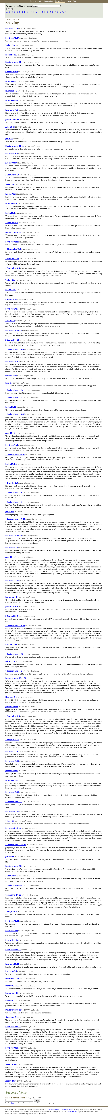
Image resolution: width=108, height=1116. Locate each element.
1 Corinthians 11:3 (13, 492)
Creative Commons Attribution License (59, 1110)
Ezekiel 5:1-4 (11, 464)
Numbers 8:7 (11, 91)
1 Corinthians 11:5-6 (14, 349)
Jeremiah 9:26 (11, 706)
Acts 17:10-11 (11, 433)
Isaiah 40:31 (10, 1081)
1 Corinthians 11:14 (14, 390)
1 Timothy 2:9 (11, 483)
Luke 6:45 (9, 1000)
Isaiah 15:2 (10, 184)
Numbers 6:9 (11, 203)
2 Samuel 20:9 (11, 616)
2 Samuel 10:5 (11, 875)
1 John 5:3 (9, 821)
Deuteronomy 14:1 (13, 62)
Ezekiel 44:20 (11, 54)
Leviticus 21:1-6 (12, 580)
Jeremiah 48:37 (12, 119)
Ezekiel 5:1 (10, 213)
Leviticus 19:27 (12, 38)
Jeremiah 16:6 (11, 606)
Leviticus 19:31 (12, 921)
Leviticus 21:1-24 (13, 828)
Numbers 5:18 (11, 780)
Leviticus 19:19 (12, 761)
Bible (12, 1103)
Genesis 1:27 (11, 375)
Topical (60, 1)
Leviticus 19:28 (12, 241)
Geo (48, 1)
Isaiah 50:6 (10, 280)
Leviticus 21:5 (11, 28)
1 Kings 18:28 (11, 911)
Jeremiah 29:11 (12, 964)
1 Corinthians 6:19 (13, 885)
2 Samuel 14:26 (12, 340)
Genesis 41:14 (11, 71)
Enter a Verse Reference (23, 1097)
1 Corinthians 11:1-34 (15, 519)
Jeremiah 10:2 (11, 770)
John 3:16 (9, 856)
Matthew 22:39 (12, 978)
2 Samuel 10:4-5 (12, 268)
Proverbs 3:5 (11, 971)
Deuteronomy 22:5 (13, 232)
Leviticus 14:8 (11, 445)
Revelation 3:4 (11, 940)
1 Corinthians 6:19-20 (15, 454)
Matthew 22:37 (12, 985)
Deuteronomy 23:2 (13, 866)
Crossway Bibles (71, 1112)
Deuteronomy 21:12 (14, 146)
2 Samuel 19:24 (12, 174)
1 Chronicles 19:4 (13, 249)
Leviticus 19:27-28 (13, 330)
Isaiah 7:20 (10, 45)
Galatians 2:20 (12, 1017)
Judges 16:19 (11, 299)
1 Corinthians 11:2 (13, 801)
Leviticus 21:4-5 (12, 751)
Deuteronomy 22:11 (14, 1010)
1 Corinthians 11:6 (13, 502)
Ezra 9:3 (9, 383)
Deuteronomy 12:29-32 (15, 678)
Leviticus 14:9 (11, 153)
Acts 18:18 (10, 320)
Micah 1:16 (10, 661)
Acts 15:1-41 (10, 557)
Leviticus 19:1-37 (13, 949)
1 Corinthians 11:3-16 (15, 625)
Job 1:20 (9, 138)
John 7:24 (9, 511)
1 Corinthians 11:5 (13, 397)
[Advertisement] (87, 19)
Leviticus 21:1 (11, 547)
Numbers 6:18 (11, 100)
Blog (74, 1)
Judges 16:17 (11, 162)
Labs (69, 1)
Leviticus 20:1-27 (13, 1026)
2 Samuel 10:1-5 (12, 716)
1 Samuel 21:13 (12, 258)
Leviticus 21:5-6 (12, 309)
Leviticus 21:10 (12, 811)
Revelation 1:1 (11, 597)
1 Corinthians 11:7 (13, 671)
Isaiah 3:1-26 (11, 1064)
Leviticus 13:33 (12, 792)
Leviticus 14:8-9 (12, 361)
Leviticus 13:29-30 (13, 535)
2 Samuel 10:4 (11, 222)
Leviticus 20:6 (11, 930)
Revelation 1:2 (11, 993)
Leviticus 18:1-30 (13, 1048)
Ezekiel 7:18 (10, 407)
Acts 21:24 (10, 127)
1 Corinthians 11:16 (14, 654)
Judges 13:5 (10, 194)
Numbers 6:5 (11, 81)
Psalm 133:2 (10, 289)
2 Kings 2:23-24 (12, 739)
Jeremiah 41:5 (11, 110)
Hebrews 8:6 (11, 697)
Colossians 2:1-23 (13, 895)
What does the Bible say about (19, 6)
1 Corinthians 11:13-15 (15, 844)
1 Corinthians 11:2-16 (15, 414)
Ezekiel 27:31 (11, 644)
